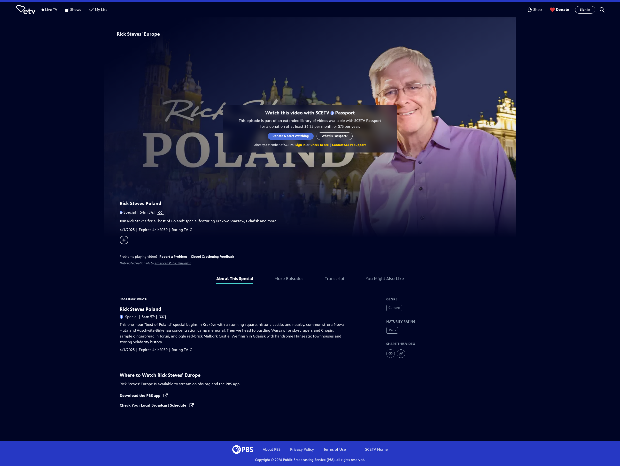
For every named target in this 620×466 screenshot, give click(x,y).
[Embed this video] (390, 353)
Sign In (585, 10)
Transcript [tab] (334, 278)
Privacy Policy (302, 449)
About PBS (271, 449)
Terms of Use (335, 449)
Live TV (51, 9)
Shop (537, 9)
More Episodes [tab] (288, 278)
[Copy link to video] (401, 353)
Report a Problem (173, 257)
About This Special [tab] (234, 278)
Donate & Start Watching (290, 136)
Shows (75, 9)
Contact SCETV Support (349, 145)
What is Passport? (335, 136)
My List (101, 9)
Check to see (319, 145)
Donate (562, 9)
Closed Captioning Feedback (212, 257)
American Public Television (173, 263)
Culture (394, 308)
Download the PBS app (140, 395)
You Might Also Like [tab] (385, 278)
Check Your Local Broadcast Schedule (153, 405)
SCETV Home (376, 449)
